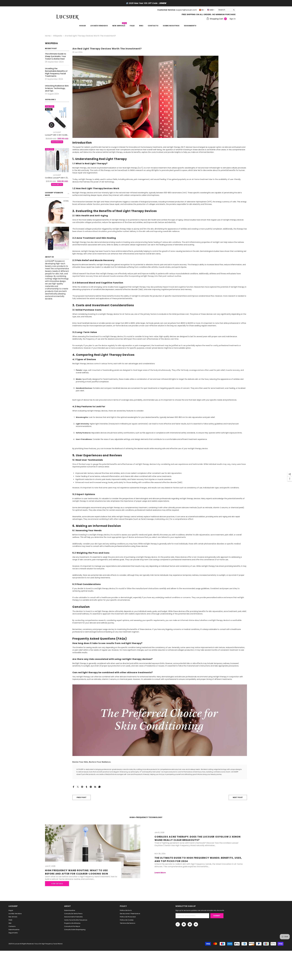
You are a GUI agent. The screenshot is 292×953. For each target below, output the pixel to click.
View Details (57, 883)
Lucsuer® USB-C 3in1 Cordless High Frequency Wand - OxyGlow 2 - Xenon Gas (57, 135)
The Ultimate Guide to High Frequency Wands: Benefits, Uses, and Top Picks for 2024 (198, 859)
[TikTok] (190, 924)
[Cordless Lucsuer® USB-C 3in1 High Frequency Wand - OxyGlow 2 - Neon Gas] (57, 160)
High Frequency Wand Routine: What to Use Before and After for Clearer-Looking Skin (76, 872)
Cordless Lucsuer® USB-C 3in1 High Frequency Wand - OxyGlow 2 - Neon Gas (57, 178)
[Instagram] (184, 924)
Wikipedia (57, 35)
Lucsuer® (57, 132)
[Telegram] (91, 786)
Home (48, 36)
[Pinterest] (82, 786)
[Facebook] (73, 786)
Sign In (233, 18)
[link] (57, 211)
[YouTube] (196, 924)
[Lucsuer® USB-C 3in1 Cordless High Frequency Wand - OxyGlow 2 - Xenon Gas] (57, 117)
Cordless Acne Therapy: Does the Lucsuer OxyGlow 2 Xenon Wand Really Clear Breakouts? (198, 838)
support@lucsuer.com (186, 10)
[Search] (226, 10)
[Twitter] (78, 786)
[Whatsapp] (99, 786)
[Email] (95, 786)
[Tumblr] (86, 786)
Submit (216, 916)
